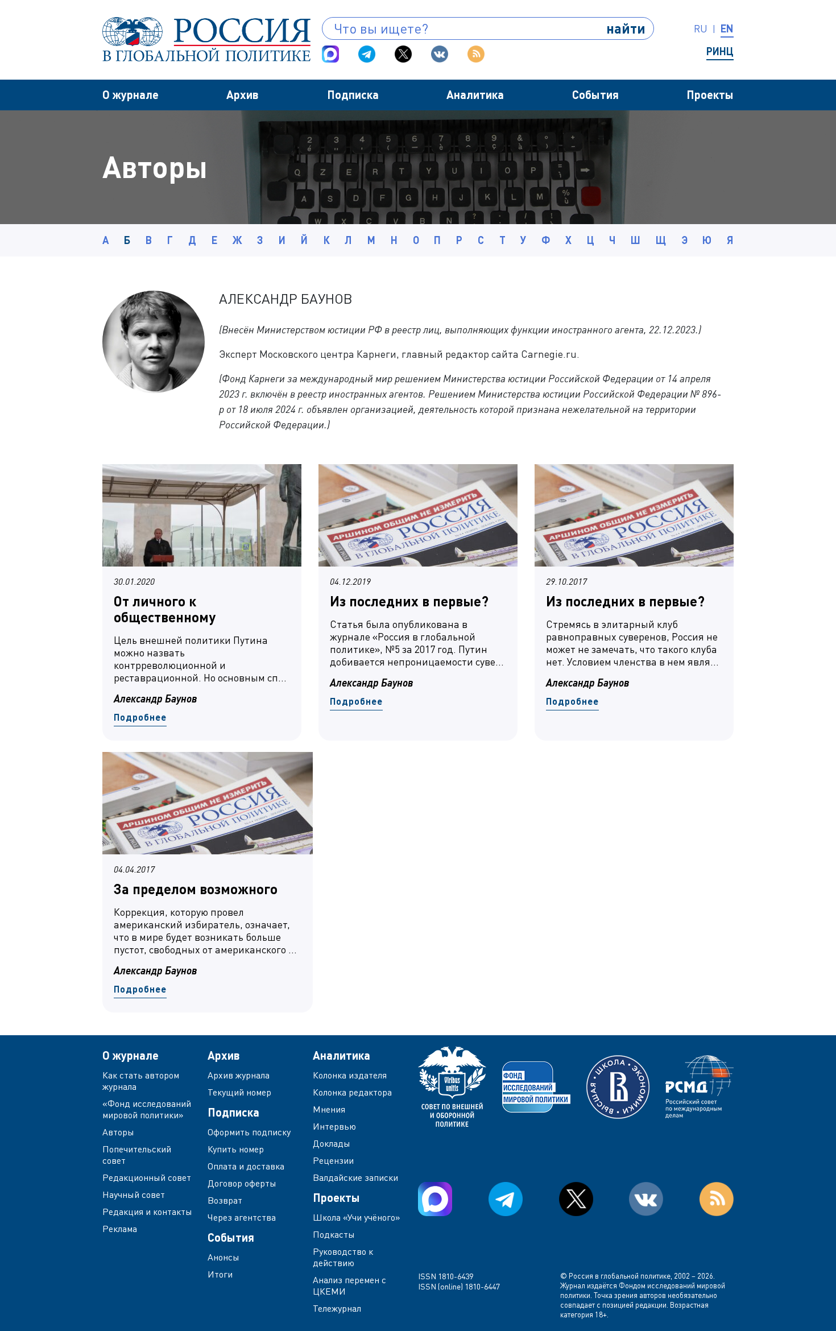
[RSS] (476, 54)
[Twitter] (403, 54)
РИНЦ (720, 51)
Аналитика (475, 94)
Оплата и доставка (246, 1166)
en (727, 28)
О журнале (130, 94)
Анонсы (223, 1257)
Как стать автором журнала (140, 1080)
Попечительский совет (136, 1154)
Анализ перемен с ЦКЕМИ (349, 1285)
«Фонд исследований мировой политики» (146, 1109)
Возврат (225, 1200)
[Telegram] (366, 54)
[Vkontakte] (439, 54)
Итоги (220, 1274)
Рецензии (333, 1160)
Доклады (331, 1143)
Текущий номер (239, 1092)
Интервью (334, 1126)
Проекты (710, 94)
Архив (242, 94)
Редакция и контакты (147, 1211)
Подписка (353, 94)
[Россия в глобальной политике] (206, 39)
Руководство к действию (343, 1257)
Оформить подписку (249, 1132)
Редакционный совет (146, 1177)
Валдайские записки (355, 1177)
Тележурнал (337, 1308)
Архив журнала (239, 1075)
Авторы (118, 1132)
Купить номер (236, 1149)
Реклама (119, 1228)
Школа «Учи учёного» (356, 1217)
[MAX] (330, 54)
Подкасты (334, 1234)
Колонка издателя (350, 1075)
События (595, 94)
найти (625, 28)
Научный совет (133, 1194)
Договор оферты (242, 1183)
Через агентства (242, 1217)
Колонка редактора (352, 1092)
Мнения (329, 1109)
